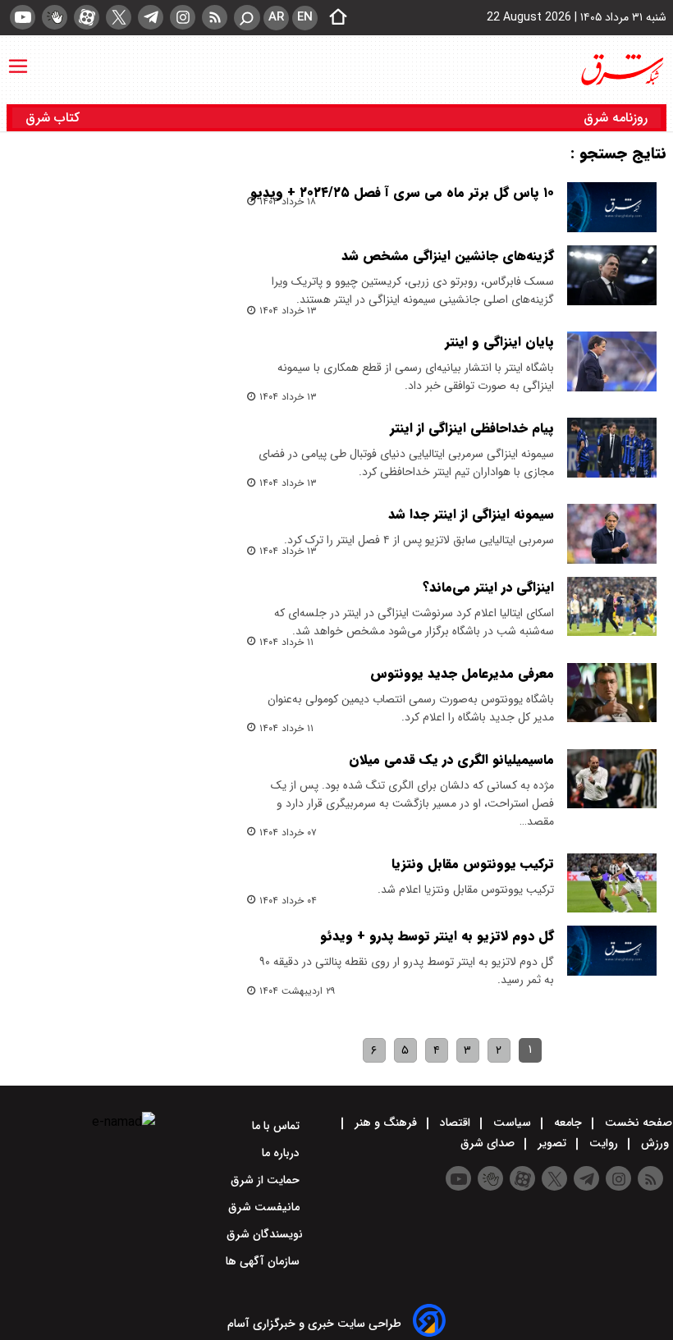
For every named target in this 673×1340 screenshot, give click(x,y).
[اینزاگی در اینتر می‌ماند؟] (612, 607)
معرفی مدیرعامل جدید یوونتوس (462, 673)
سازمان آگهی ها (264, 1261)
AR (276, 17)
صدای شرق (489, 1143)
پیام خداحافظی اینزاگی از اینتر (472, 428)
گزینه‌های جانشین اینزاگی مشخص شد (447, 255)
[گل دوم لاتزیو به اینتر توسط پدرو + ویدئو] (612, 951)
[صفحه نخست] (333, 18)
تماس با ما (277, 1126)
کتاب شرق (54, 117)
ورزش (655, 1143)
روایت (603, 1143)
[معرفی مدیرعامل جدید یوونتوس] (612, 693)
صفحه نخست (637, 1123)
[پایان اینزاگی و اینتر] (612, 361)
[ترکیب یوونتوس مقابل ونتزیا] (612, 883)
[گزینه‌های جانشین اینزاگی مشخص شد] (612, 275)
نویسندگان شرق (265, 1234)
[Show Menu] (18, 58)
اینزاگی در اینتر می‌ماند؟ (488, 587)
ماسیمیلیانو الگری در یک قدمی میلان (451, 759)
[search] (247, 17)
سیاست (512, 1123)
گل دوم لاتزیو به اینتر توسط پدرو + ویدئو (437, 936)
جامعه (568, 1123)
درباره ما (282, 1153)
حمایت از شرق (267, 1180)
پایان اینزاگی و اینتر (499, 342)
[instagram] (182, 17)
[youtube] (22, 17)
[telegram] (150, 17)
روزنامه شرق (616, 117)
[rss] (214, 17)
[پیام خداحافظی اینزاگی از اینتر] (612, 448)
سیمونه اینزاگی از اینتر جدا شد (471, 514)
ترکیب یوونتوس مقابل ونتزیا (472, 863)
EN (305, 17)
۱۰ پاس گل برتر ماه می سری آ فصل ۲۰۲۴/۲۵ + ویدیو (402, 192)
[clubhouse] (54, 17)
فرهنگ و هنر (385, 1123)
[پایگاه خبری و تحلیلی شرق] (621, 69)
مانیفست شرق (265, 1207)
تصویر (552, 1143)
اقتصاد (455, 1123)
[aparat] (86, 17)
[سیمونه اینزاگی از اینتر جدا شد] (612, 534)
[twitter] (118, 17)
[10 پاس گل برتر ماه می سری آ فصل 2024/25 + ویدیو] (612, 207)
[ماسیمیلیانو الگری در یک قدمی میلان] (612, 779)
